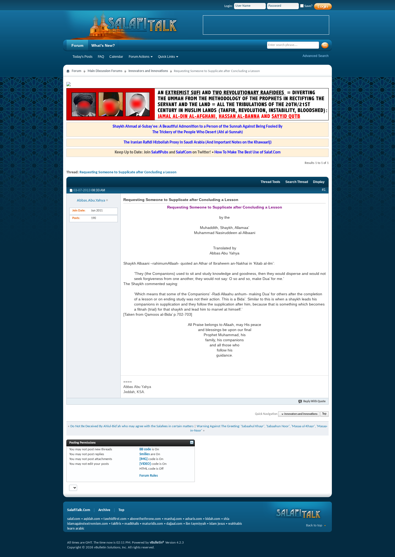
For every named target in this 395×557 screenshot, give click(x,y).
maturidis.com (152, 524)
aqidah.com (92, 519)
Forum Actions (139, 57)
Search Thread (296, 182)
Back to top (314, 525)
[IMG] (143, 459)
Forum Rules (148, 475)
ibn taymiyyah (196, 524)
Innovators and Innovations (148, 71)
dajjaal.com (174, 524)
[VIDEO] (145, 464)
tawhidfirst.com (115, 519)
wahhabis (235, 524)
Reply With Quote (314, 401)
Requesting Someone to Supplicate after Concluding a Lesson (128, 172)
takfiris (116, 524)
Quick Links (166, 57)
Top (324, 414)
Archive (104, 510)
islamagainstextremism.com (87, 524)
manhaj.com (173, 519)
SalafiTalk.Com (78, 510)
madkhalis (131, 524)
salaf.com (73, 519)
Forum (77, 45)
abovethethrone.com (145, 519)
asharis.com (193, 519)
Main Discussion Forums (105, 71)
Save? (308, 6)
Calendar (116, 57)
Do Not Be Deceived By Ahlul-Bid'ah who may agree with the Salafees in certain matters (131, 426)
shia (226, 519)
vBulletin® (157, 542)
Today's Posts (82, 57)
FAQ (101, 57)
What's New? (103, 45)
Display (319, 182)
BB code (145, 449)
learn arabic (75, 528)
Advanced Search (316, 56)
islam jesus (217, 524)
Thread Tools (270, 182)
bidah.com (212, 519)
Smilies (144, 454)
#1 (324, 190)
